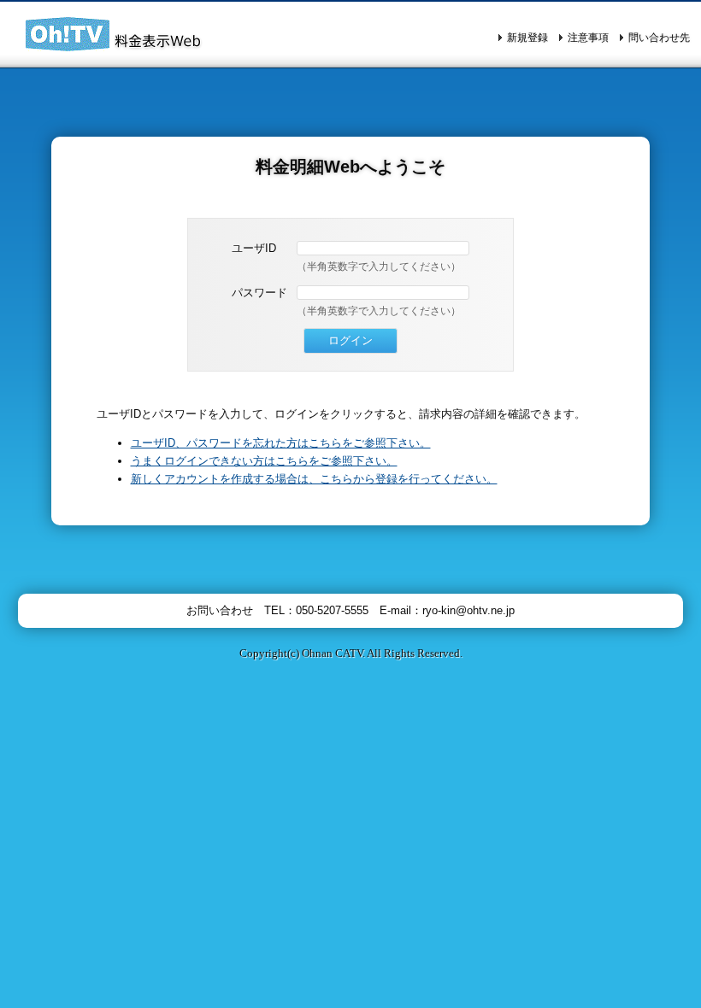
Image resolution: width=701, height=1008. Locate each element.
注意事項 (588, 38)
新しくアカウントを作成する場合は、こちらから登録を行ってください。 (314, 478)
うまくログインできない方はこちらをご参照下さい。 (264, 460)
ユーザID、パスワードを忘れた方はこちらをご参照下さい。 (281, 443)
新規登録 (527, 38)
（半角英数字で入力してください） (379, 267)
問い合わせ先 (659, 38)
